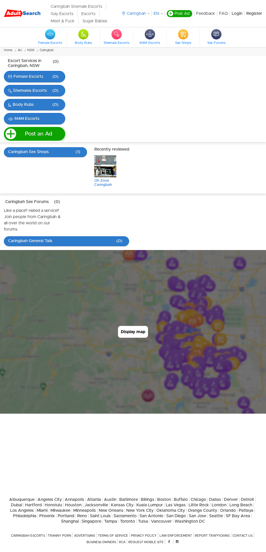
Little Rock (199, 505)
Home (8, 50)
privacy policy (144, 535)
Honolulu (53, 505)
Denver (231, 499)
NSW (31, 50)
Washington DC (190, 521)
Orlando (228, 510)
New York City (140, 510)
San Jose (197, 516)
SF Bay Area (238, 516)
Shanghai (70, 521)
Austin (110, 499)
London (219, 505)
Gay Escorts (62, 14)
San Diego (176, 516)
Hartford (33, 505)
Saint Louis (100, 516)
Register (254, 13)
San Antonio (151, 516)
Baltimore (128, 499)
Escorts (88, 14)
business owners (101, 542)
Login (237, 13)
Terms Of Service (113, 535)
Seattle (216, 516)
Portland (66, 516)
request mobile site (146, 542)
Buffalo (181, 499)
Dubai (16, 505)
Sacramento (125, 516)
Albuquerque (22, 499)
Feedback (205, 13)
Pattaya (246, 510)
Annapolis (74, 499)
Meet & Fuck (63, 21)
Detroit (247, 499)
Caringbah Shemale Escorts (76, 6)
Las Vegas (176, 505)
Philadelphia (24, 516)
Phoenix (47, 516)
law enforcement (175, 535)
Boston (164, 499)
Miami (42, 510)
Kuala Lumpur (149, 505)
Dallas (215, 499)
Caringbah (47, 50)
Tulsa (143, 521)
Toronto (127, 521)
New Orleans (111, 510)
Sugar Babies (95, 21)
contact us (242, 535)
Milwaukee (60, 510)
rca (122, 542)
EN (156, 13)
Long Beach (240, 505)
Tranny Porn (59, 535)
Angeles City (49, 499)
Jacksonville (96, 505)
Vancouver (161, 521)
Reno (82, 516)
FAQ (223, 13)
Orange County (202, 510)
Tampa (110, 521)
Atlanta (94, 499)
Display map (133, 332)
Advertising (84, 535)
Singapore (91, 521)
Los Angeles (22, 510)
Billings (147, 499)
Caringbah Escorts (28, 535)
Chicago (198, 499)
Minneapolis (84, 510)
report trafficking (212, 535)
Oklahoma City (170, 510)
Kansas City (122, 505)
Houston (73, 505)
